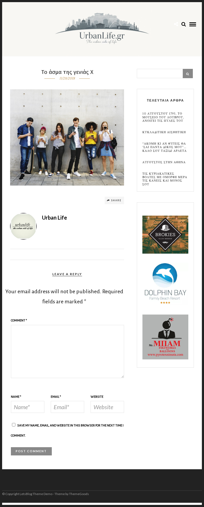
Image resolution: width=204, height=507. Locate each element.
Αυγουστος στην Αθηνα (164, 162)
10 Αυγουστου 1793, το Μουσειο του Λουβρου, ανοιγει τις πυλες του (163, 117)
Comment (19, 320)
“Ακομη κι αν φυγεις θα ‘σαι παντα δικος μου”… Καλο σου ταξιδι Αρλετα (164, 147)
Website (97, 397)
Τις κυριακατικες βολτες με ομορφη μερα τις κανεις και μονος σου (164, 179)
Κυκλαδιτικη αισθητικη (164, 132)
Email (56, 397)
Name (16, 397)
